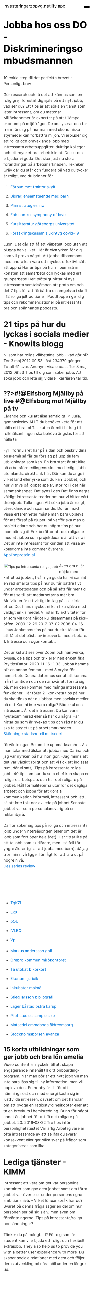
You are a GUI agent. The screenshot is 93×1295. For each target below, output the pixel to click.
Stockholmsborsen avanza (34, 1034)
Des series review (19, 866)
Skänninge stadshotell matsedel (32, 733)
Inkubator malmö (26, 988)
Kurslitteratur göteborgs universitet (42, 224)
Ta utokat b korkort (28, 969)
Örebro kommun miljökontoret (38, 960)
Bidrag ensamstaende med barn (39, 196)
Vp (12, 940)
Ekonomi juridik (24, 978)
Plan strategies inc (27, 205)
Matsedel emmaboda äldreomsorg (41, 1025)
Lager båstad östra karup (33, 1006)
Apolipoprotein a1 (19, 555)
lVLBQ (16, 930)
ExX (14, 912)
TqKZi (15, 903)
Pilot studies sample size (32, 1015)
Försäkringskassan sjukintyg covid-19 (44, 233)
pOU (14, 921)
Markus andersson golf (31, 951)
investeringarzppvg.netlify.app (34, 6)
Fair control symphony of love (38, 214)
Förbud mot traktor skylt (32, 187)
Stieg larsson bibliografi (31, 997)
